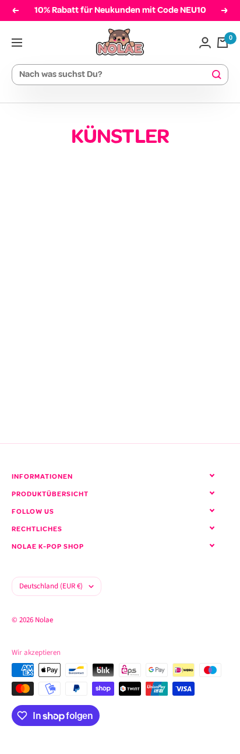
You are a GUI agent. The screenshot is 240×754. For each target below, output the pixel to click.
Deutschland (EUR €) (51, 586)
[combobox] (114, 75)
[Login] (205, 42)
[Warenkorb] (222, 42)
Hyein (21, 324)
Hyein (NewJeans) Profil (97, 344)
